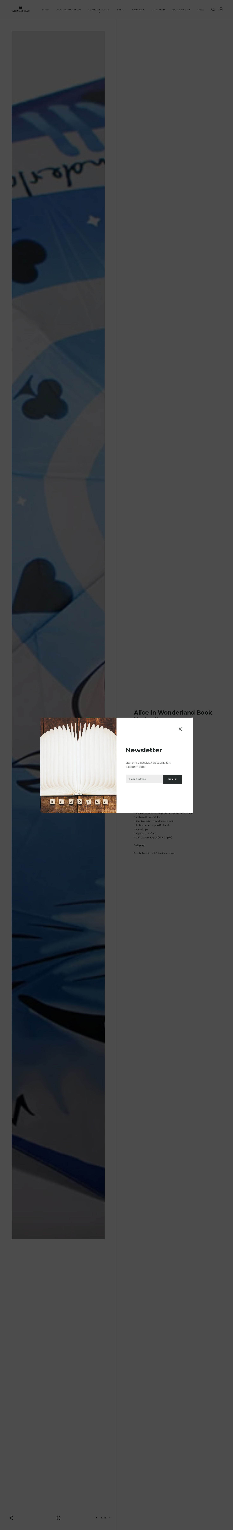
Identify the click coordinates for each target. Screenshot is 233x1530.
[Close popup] (180, 729)
